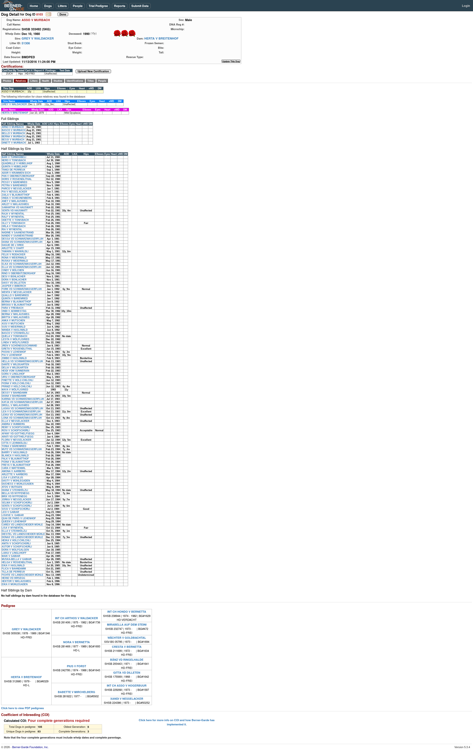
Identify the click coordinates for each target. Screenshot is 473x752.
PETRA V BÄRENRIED (14, 185)
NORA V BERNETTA (76, 642)
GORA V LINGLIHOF (13, 373)
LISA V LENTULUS (12, 477)
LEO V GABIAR (10, 512)
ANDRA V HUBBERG (13, 424)
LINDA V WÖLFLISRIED (15, 342)
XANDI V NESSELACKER (126, 699)
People (78, 6)
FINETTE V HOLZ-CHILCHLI (17, 380)
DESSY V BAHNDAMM (14, 392)
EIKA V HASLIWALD (13, 565)
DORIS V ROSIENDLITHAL (17, 179)
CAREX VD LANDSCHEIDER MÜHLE (22, 524)
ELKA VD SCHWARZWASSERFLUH (21, 264)
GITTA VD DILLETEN (126, 673)
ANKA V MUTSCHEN (13, 320)
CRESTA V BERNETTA (127, 647)
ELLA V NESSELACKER (15, 421)
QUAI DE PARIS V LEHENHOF (19, 518)
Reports (119, 6)
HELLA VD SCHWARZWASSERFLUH (22, 361)
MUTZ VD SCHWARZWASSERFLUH (22, 449)
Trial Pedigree (98, 6)
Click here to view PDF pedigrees (22, 708)
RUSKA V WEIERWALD (15, 260)
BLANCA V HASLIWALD (15, 455)
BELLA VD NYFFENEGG (15, 493)
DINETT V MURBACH (13, 142)
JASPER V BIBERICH (14, 286)
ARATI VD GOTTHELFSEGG (17, 436)
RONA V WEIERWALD (14, 257)
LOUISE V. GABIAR (13, 515)
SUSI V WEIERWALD (13, 326)
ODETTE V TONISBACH (15, 220)
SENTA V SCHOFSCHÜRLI (17, 505)
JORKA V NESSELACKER (16, 499)
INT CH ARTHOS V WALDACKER (76, 618)
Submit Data (140, 6)
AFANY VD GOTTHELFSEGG (18, 433)
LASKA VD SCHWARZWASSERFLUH (22, 408)
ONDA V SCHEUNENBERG (17, 198)
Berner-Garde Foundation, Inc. (30, 747)
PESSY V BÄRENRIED (14, 182)
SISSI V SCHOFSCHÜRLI (16, 509)
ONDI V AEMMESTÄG (14, 311)
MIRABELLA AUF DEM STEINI (127, 624)
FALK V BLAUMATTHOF (15, 458)
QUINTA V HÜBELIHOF (15, 166)
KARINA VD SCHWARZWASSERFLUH (23, 399)
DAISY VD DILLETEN (14, 282)
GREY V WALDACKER (38, 38)
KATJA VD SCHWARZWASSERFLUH (22, 402)
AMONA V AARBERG (13, 471)
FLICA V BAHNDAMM (14, 568)
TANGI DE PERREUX (13, 169)
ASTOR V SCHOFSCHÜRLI (17, 546)
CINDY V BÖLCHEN (13, 270)
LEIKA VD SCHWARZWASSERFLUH (22, 414)
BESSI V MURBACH (13, 139)
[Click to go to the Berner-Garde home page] (14, 5)
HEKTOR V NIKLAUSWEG (16, 581)
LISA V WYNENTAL (13, 527)
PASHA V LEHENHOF (14, 352)
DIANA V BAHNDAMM (14, 395)
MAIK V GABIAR (11, 556)
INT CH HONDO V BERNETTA (126, 612)
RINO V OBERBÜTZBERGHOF (19, 273)
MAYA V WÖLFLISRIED (15, 389)
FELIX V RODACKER (13, 254)
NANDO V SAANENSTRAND (17, 235)
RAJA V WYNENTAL (13, 213)
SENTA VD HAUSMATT (15, 210)
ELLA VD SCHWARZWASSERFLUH (21, 267)
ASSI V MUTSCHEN (13, 323)
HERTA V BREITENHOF (161, 38)
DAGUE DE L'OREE (13, 245)
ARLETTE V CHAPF (13, 248)
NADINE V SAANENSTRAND (18, 232)
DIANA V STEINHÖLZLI (15, 490)
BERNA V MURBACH (13, 136)
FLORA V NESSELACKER (16, 439)
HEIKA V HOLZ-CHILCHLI (16, 540)
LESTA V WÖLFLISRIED (15, 339)
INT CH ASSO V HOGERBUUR (127, 685)
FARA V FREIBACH (12, 308)
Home (34, 6)
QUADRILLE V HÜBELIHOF (17, 163)
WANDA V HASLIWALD (15, 330)
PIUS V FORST (76, 666)
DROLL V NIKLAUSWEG (15, 405)
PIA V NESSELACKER (14, 191)
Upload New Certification (93, 71)
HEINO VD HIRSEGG (13, 578)
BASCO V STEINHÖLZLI (15, 333)
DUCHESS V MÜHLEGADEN (17, 483)
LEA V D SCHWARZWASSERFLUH (21, 411)
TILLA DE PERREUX (13, 571)
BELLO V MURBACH (13, 133)
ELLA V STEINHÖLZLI (14, 531)
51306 (26, 43)
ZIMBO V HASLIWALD (14, 358)
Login (466, 6)
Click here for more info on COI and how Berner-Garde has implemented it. (177, 722)
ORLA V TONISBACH (13, 226)
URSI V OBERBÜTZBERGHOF (18, 377)
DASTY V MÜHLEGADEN (16, 480)
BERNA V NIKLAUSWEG (15, 314)
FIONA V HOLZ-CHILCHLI (16, 383)
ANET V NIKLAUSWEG (15, 201)
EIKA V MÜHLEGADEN (15, 584)
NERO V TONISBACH (14, 160)
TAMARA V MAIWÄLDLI (15, 251)
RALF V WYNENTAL (13, 216)
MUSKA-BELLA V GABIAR (16, 559)
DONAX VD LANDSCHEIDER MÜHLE (22, 537)
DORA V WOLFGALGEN (15, 549)
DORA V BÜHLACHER (14, 279)
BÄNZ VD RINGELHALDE (126, 660)
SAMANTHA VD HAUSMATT (17, 207)
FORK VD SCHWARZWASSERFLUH (22, 289)
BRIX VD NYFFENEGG (14, 496)
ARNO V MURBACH (13, 127)
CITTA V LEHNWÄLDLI (14, 443)
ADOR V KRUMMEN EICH (16, 172)
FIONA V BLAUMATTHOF (16, 461)
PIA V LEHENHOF (12, 355)
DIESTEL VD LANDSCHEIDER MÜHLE (23, 534)
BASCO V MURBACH (13, 130)
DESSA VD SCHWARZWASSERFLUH (22, 238)
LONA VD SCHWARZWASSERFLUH (22, 417)
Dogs (48, 6)
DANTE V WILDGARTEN (15, 364)
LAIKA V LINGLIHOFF (14, 553)
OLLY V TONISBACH (13, 223)
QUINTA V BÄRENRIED (15, 298)
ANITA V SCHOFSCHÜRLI (16, 543)
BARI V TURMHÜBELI (14, 157)
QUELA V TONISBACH (14, 336)
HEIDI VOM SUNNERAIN (15, 370)
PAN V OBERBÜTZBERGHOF (18, 176)
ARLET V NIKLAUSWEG (15, 204)
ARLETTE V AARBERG (15, 474)
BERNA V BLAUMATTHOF (16, 301)
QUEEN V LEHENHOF (14, 521)
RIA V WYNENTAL (12, 229)
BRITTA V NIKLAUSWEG (16, 317)
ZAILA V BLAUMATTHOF (16, 194)
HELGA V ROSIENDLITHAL (17, 562)
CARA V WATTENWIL (14, 468)
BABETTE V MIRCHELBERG (76, 692)
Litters (62, 6)
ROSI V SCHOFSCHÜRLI (16, 430)
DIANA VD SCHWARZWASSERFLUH (22, 242)
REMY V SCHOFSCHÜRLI (16, 427)
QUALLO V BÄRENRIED (15, 295)
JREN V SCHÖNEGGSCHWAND (19, 345)
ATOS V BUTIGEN (12, 487)
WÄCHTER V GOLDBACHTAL (127, 638)
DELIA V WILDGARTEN (15, 367)
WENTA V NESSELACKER (16, 292)
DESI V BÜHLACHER (13, 276)
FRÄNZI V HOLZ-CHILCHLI (17, 386)
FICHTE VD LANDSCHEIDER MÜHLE (22, 575)
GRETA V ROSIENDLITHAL (17, 348)
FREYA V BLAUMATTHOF (16, 465)
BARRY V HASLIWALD (14, 452)
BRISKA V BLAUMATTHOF (17, 304)
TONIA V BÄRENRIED (14, 446)
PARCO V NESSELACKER (16, 188)
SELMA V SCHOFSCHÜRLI (17, 502)
